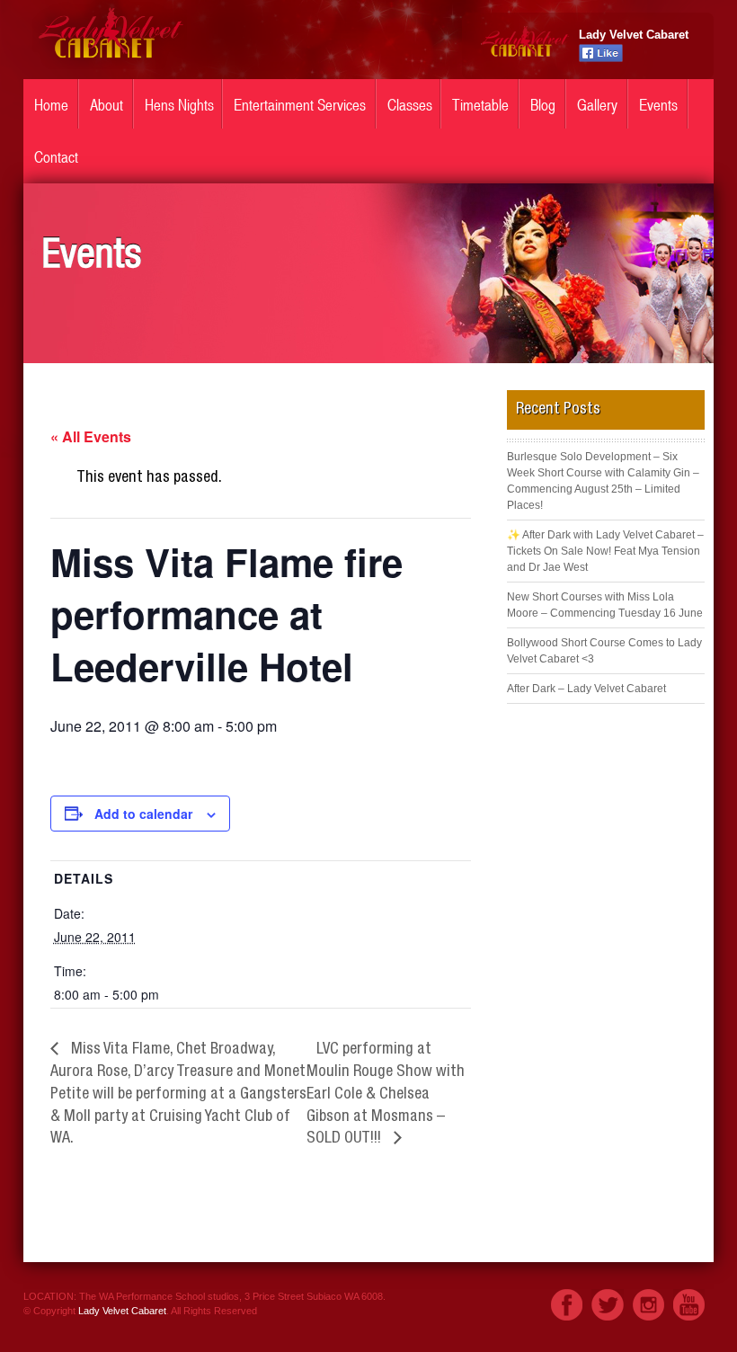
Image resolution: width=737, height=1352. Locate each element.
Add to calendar (143, 814)
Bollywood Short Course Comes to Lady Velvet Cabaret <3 (604, 650)
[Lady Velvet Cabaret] (109, 65)
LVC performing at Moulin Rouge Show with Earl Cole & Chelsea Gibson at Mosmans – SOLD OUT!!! (385, 1094)
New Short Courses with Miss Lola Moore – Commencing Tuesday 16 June (605, 605)
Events (658, 105)
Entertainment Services (300, 105)
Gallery (597, 105)
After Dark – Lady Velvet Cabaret (586, 688)
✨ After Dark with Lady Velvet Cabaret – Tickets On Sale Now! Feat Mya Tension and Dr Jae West (605, 551)
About (106, 105)
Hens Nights (179, 105)
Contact (56, 157)
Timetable (480, 105)
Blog (542, 105)
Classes (409, 105)
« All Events (90, 436)
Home (51, 105)
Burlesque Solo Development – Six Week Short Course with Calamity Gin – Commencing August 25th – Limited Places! (603, 480)
